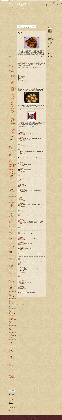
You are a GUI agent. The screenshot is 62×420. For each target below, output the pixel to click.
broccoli (10, 168)
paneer (10, 286)
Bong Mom (21, 162)
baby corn (10, 147)
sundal (10, 352)
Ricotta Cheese (11, 327)
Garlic (10, 234)
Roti (9, 329)
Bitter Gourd (10, 155)
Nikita (21, 137)
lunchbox (10, 265)
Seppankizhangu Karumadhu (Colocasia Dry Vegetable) (13, 112)
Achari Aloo (12, 118)
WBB (10, 370)
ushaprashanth (22, 280)
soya (9, 344)
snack (10, 341)
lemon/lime (10, 261)
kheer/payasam (11, 253)
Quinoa (10, 311)
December (12, 71)
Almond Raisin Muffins (12, 91)
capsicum (10, 175)
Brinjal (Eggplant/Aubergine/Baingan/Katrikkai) (12, 164)
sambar (10, 334)
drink (9, 221)
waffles (10, 366)
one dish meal (11, 281)
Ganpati (10, 233)
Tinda (10, 357)
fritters (10, 232)
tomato (10, 358)
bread (10, 160)
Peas (10, 293)
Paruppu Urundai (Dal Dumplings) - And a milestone (13, 124)
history (10, 238)
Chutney (10, 190)
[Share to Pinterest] (33, 126)
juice (9, 250)
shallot (10, 337)
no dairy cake (11, 275)
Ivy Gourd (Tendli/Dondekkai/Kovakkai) (12, 244)
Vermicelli (10, 365)
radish (10, 312)
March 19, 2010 (22, 293)
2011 (11, 65)
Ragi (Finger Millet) (11, 313)
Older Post (44, 302)
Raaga (21, 203)
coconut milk (11, 199)
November (12, 72)
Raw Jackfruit (11, 321)
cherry (10, 184)
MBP (10, 268)
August (12, 76)
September (12, 75)
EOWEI (10, 227)
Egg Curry (38, 54)
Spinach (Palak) (11, 345)
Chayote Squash (11, 181)
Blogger (35, 418)
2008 (11, 69)
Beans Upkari (12, 84)
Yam (9, 371)
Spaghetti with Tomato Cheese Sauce (13, 99)
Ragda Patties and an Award (13, 89)
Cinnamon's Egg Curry (26, 63)
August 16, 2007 (22, 134)
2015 (11, 60)
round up (10, 330)
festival (10, 230)
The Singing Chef (19, 4)
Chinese (10, 188)
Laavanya (21, 247)
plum (9, 302)
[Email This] (30, 126)
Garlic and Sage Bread (13, 115)
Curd (9, 213)
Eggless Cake (11, 224)
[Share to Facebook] (32, 126)
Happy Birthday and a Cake (13, 120)
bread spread (11, 161)
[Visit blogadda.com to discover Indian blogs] (11, 413)
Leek (9, 259)
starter (10, 350)
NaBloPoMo (10, 274)
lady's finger (10, 258)
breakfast (10, 162)
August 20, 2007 (22, 206)
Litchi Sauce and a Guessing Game (13, 96)
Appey (11, 83)
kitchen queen (22, 291)
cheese (10, 182)
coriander (10, 205)
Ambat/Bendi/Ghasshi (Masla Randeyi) (12, 142)
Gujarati (10, 237)
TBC (21, 168)
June (11, 135)
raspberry (10, 318)
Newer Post (19, 302)
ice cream (10, 239)
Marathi (10, 267)
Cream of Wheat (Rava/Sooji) (11, 210)
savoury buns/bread (11, 335)
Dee (20, 179)
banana (10, 149)
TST (25, 127)
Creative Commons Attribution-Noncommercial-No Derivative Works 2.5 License (12, 407)
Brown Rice (10, 171)
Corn (9, 206)
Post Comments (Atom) (24, 304)
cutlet (10, 215)
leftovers (10, 260)
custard (10, 214)
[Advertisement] (31, 17)
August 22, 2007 (22, 272)
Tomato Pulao (12, 132)
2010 (11, 66)
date (9, 217)
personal (10, 294)
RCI (9, 322)
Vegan (10, 364)
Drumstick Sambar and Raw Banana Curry (13, 105)
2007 (11, 70)
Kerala (10, 252)
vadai (10, 363)
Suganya (21, 184)
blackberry (10, 156)
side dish (23, 127)
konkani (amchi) (11, 257)
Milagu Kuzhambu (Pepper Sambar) (13, 130)
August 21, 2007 (22, 255)
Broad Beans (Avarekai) (12, 166)
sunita (21, 132)
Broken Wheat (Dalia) (12, 169)
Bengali (10, 154)
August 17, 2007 (22, 171)
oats (9, 279)
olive (9, 280)
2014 (11, 61)
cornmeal (10, 207)
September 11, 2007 (23, 283)
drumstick (10, 222)
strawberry (10, 351)
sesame (10, 336)
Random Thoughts (11, 397)
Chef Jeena (21, 189)
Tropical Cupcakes (12, 94)
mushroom (10, 273)
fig (9, 231)
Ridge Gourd (10, 328)
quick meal (10, 310)
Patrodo (12, 77)
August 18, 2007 (22, 200)
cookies (10, 204)
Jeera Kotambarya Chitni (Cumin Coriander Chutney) (13, 81)
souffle (10, 342)
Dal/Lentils (10, 216)
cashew (10, 177)
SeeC (21, 197)
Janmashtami (11, 246)
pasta (10, 288)
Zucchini (10, 372)
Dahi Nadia (12, 87)
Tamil (10, 355)
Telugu (10, 356)
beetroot (10, 153)
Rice (9, 323)
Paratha (10, 287)
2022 (11, 56)
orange (10, 282)
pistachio (10, 300)
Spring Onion (11, 348)
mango (10, 266)
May (11, 136)
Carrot (10, 176)
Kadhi (10, 251)
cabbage (10, 172)
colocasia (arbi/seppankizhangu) (12, 202)
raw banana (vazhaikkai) (12, 319)
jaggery (10, 245)
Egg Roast (12, 92)
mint (9, 272)
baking (10, 148)
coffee (10, 200)
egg (20, 127)
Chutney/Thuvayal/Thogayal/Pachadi (12, 193)
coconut (10, 198)
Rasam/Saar (10, 317)
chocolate (10, 189)
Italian (10, 241)
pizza (10, 301)
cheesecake (10, 183)
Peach (10, 289)
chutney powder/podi (12, 191)
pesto (10, 295)
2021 (11, 57)
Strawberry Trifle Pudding (13, 102)
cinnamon (10, 194)
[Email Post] (28, 126)
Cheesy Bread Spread (12, 122)
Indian (10, 240)
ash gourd (10, 146)
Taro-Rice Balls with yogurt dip (13, 108)
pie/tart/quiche (11, 296)
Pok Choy (10, 303)
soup (9, 343)
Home (32, 302)
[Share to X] (31, 126)
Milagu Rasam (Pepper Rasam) (12, 128)
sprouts (10, 349)
